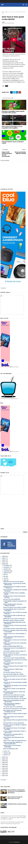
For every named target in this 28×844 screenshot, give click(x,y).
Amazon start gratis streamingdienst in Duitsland (14, 648)
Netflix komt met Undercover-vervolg (13, 695)
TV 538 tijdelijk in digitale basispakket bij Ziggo (14, 601)
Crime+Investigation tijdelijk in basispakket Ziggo (12, 704)
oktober (6, 569)
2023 (3, 562)
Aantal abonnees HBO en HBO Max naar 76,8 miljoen (14, 616)
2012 (3, 773)
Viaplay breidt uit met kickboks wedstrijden (12, 746)
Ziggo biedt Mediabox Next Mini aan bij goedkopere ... (14, 623)
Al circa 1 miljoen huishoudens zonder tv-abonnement (14, 731)
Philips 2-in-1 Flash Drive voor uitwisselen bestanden (14, 643)
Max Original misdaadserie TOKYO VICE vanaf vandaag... (14, 692)
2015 (3, 768)
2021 (3, 757)
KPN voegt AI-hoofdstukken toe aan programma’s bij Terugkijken (12, 127)
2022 (3, 563)
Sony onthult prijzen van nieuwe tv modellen (13, 663)
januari (6, 754)
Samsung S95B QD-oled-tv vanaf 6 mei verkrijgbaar (14, 609)
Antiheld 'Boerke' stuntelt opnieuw (17, 804)
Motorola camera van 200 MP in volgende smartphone (14, 725)
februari (6, 753)
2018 (3, 762)
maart (5, 751)
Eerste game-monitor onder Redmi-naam (15, 628)
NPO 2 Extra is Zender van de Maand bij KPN (14, 689)
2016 (3, 766)
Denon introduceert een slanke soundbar (14, 607)
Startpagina (3, 779)
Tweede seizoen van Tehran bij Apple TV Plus (14, 634)
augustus (6, 572)
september (7, 571)
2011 (3, 775)
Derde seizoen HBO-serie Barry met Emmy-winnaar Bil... (15, 660)
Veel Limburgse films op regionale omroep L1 (15, 720)
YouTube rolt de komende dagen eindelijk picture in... (15, 683)
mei (5, 578)
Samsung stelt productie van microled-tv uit (14, 676)
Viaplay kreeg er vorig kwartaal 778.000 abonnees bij (14, 584)
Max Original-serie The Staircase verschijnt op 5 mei (12, 711)
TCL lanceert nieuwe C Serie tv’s (12, 672)
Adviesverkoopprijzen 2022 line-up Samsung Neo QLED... (12, 743)
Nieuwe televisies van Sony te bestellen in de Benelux (15, 655)
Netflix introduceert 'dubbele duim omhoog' (13, 669)
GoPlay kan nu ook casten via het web (14, 618)
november (7, 567)
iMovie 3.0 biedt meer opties (11, 653)
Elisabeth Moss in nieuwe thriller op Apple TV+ (15, 714)
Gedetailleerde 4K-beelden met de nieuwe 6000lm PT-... (15, 686)
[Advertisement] (14, 511)
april (5, 580)
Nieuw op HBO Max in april (10, 748)
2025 (3, 558)
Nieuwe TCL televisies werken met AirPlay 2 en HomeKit (15, 631)
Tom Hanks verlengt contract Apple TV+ (14, 651)
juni (5, 576)
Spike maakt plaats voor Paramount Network (13, 717)
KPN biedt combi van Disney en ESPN (13, 620)
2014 (3, 770)
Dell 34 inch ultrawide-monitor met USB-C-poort (15, 679)
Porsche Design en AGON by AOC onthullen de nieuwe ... (15, 590)
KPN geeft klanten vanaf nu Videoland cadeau (13, 142)
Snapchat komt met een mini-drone (13, 581)
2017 (3, 764)
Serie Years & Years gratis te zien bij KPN (14, 698)
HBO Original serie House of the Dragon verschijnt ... (14, 728)
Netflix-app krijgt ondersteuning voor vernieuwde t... (13, 637)
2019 (3, 761)
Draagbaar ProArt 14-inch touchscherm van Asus (14, 596)
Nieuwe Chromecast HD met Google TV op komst (15, 666)
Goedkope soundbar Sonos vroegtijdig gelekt (14, 593)
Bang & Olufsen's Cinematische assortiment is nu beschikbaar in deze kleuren (16, 791)
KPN (6, 11)
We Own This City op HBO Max (11, 599)
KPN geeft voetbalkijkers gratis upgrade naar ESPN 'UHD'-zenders (13, 112)
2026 (3, 556)
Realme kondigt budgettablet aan (13, 646)
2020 (3, 759)
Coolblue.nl (3, 288)
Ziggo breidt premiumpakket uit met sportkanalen (13, 701)
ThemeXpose (17, 842)
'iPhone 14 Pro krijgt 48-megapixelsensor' (15, 740)
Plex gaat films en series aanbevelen (13, 723)
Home (3, 11)
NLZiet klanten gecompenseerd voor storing (13, 738)
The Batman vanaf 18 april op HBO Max (14, 658)
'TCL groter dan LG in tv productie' (13, 706)
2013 (3, 772)
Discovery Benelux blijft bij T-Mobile (13, 674)
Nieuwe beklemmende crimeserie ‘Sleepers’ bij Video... (12, 604)
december (7, 565)
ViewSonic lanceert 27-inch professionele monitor (14, 626)
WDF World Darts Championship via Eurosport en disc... (13, 734)
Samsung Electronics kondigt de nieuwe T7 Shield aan (14, 587)
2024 (3, 560)
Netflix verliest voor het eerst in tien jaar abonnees (14, 640)
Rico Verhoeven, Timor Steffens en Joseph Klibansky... (15, 613)
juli (5, 574)
